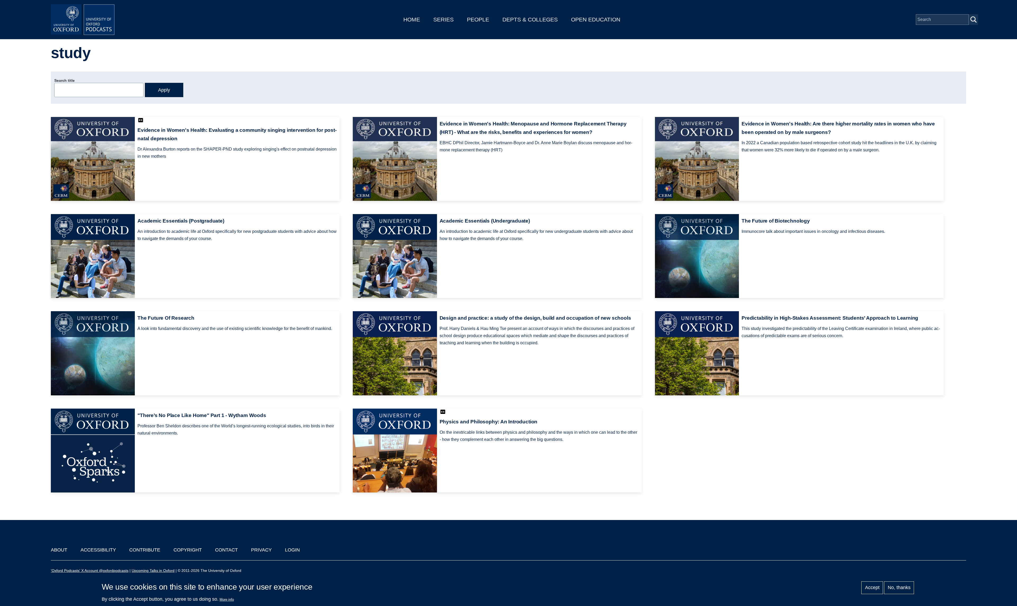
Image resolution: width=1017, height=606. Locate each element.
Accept (872, 587)
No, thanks (899, 587)
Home (411, 19)
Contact (226, 550)
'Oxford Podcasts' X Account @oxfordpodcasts (89, 570)
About (59, 550)
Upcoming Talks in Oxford (153, 570)
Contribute (144, 550)
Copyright (187, 550)
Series (443, 19)
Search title (64, 80)
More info (227, 600)
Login (292, 550)
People (478, 19)
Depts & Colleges (530, 19)
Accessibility (98, 550)
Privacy (261, 550)
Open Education (595, 19)
